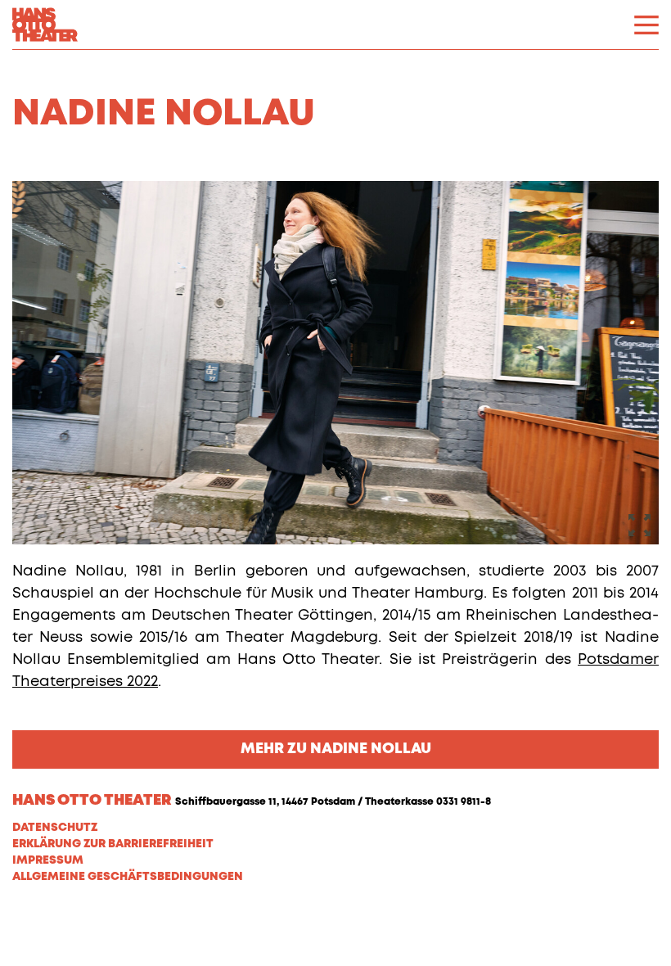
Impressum (47, 860)
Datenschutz (54, 827)
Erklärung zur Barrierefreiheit (113, 844)
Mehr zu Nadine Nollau (336, 749)
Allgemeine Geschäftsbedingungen (127, 876)
